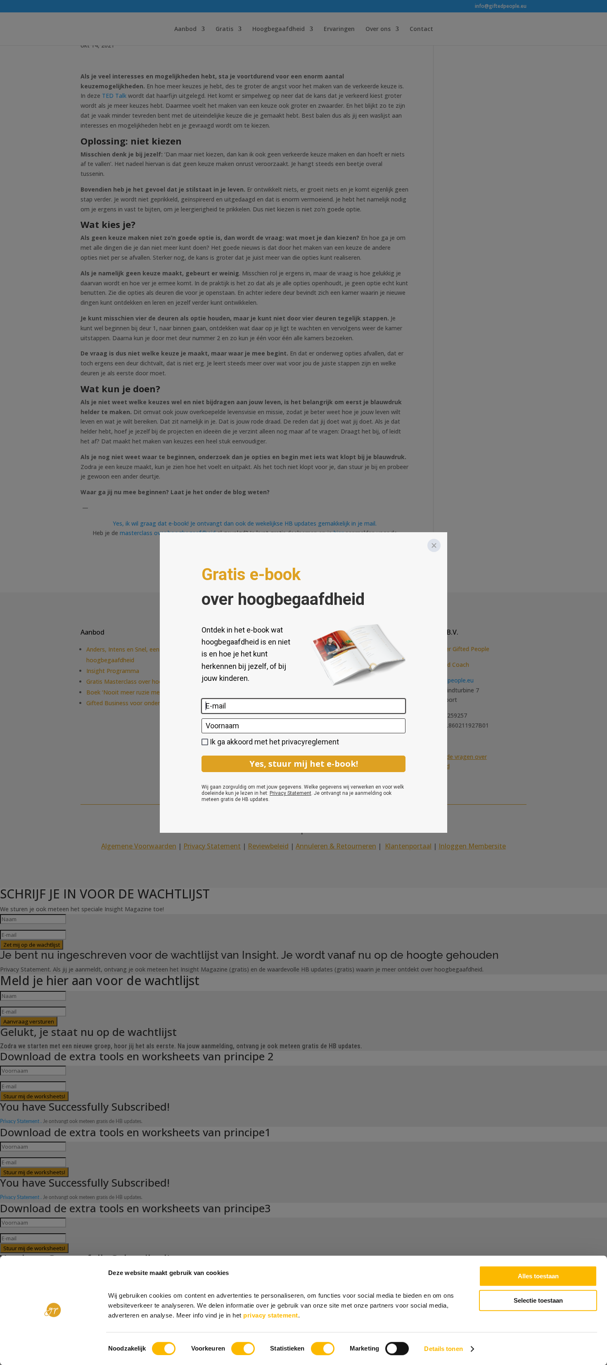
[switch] (243, 1348)
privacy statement (270, 1315)
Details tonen (443, 1348)
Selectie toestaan (538, 1300)
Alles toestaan (538, 1276)
